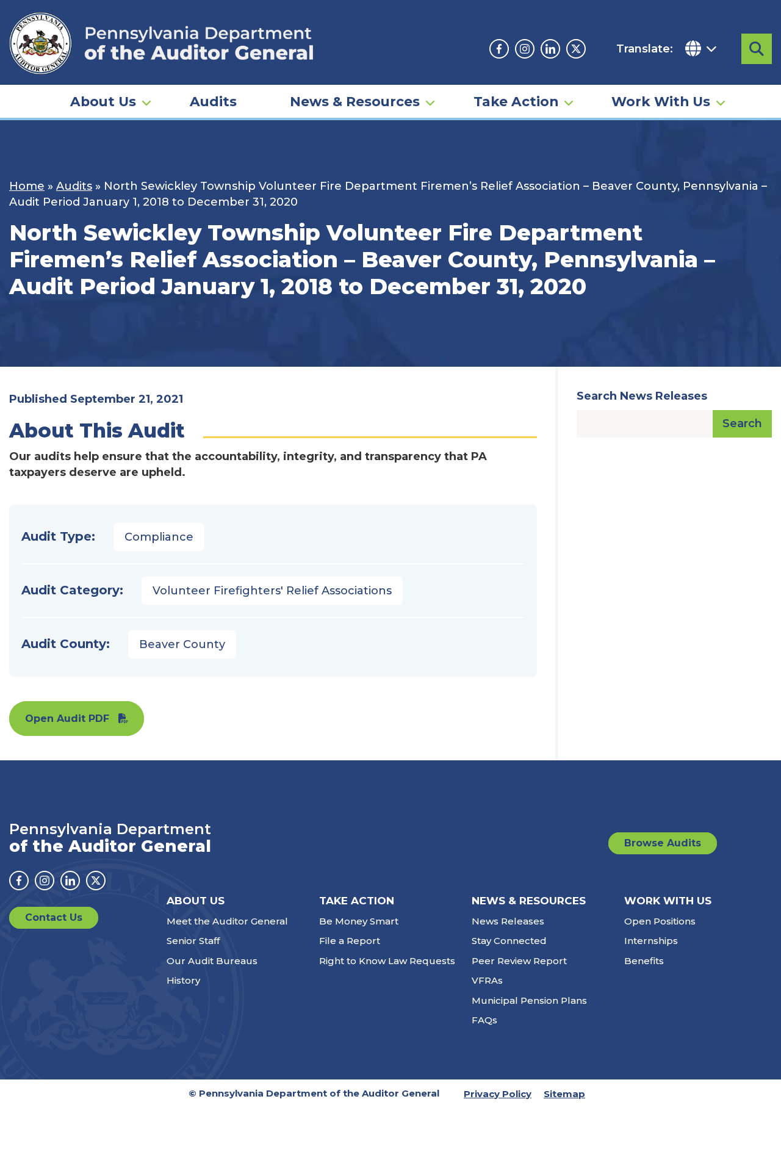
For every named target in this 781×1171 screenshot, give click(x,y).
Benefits (644, 961)
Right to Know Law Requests (387, 961)
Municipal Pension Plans (529, 1000)
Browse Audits (662, 843)
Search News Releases (642, 396)
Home (27, 186)
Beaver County (182, 644)
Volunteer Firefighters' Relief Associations (272, 590)
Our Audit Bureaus (212, 961)
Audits (213, 101)
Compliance (158, 537)
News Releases (508, 921)
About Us (103, 101)
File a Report (349, 940)
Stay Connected (509, 940)
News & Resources (355, 101)
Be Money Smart (358, 921)
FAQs (484, 1020)
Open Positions (660, 921)
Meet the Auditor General (227, 921)
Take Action (515, 101)
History (183, 980)
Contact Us (53, 917)
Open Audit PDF (67, 718)
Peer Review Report (519, 961)
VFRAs (487, 980)
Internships (651, 940)
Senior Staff (193, 940)
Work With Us (660, 101)
